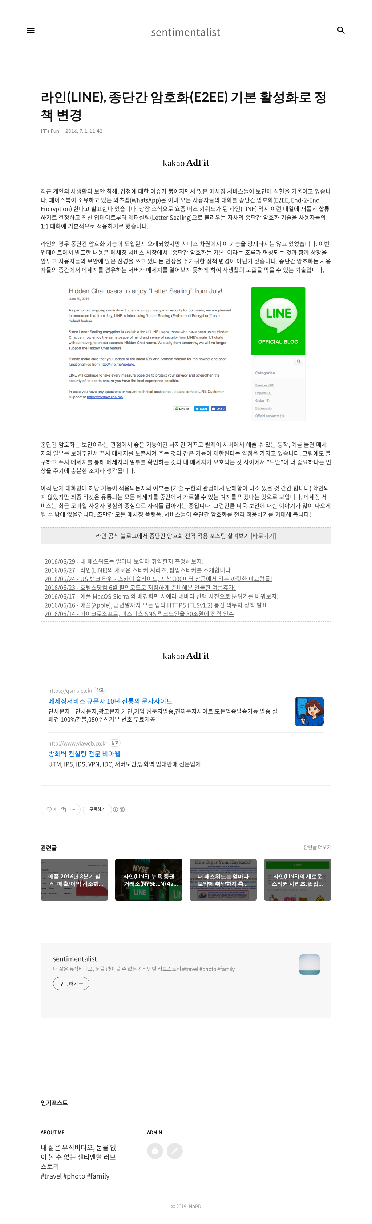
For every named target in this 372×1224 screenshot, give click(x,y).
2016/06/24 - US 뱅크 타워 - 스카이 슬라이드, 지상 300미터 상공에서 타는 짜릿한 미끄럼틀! (158, 578)
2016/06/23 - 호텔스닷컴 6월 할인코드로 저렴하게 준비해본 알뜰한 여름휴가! (140, 587)
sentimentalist (75, 958)
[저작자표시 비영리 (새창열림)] (118, 809)
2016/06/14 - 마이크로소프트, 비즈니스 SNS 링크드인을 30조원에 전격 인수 (139, 613)
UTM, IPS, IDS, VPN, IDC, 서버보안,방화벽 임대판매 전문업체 (124, 763)
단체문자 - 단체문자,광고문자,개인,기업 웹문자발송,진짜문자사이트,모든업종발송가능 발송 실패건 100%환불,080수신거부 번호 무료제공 (163, 715)
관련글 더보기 (317, 846)
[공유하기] (63, 809)
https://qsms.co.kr (70, 690)
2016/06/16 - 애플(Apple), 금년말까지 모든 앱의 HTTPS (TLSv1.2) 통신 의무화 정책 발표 (156, 604)
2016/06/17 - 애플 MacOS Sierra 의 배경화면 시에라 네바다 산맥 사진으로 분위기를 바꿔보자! (162, 596)
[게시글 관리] (72, 809)
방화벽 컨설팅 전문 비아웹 (84, 754)
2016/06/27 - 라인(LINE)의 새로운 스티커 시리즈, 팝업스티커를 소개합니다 (138, 569)
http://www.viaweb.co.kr (77, 743)
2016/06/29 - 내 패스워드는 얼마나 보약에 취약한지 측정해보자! (124, 561)
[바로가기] (263, 535)
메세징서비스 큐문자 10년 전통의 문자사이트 (110, 701)
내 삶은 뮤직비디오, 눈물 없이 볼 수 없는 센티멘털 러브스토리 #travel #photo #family (144, 968)
